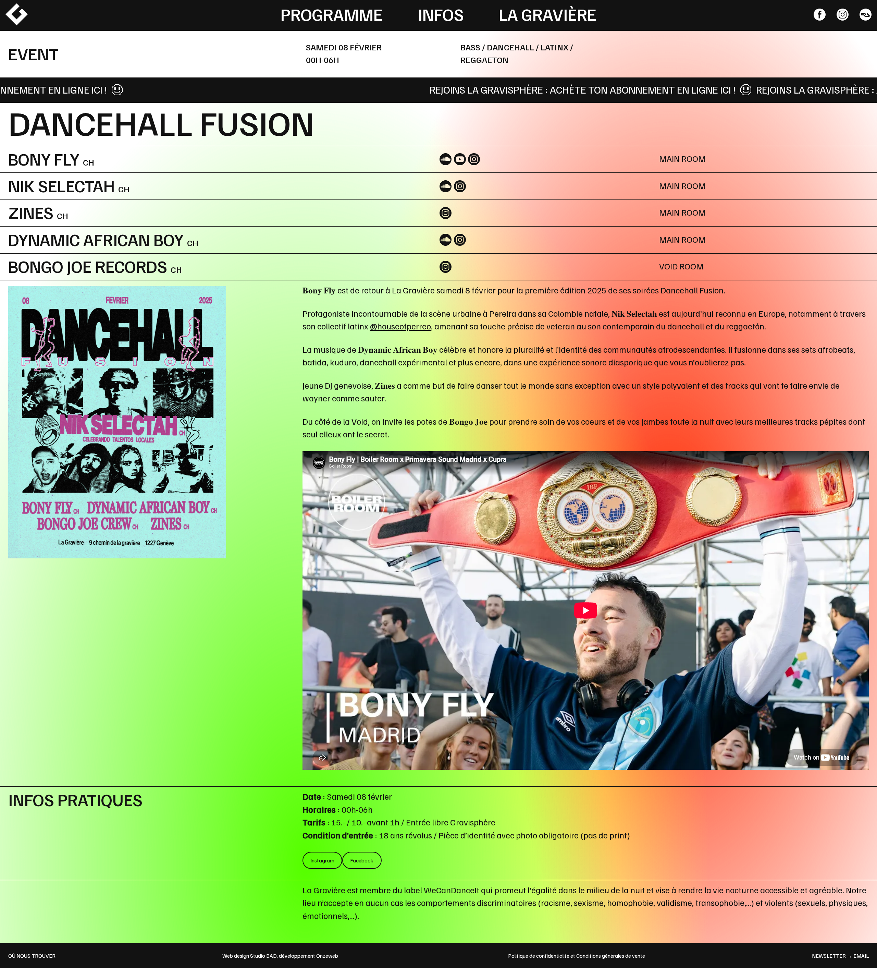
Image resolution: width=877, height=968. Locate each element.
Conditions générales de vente (610, 955)
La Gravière (547, 14)
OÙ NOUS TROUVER (31, 955)
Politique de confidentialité (538, 955)
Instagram (322, 860)
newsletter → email (840, 955)
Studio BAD (263, 955)
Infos (441, 14)
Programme (332, 14)
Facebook (361, 860)
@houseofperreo (400, 325)
